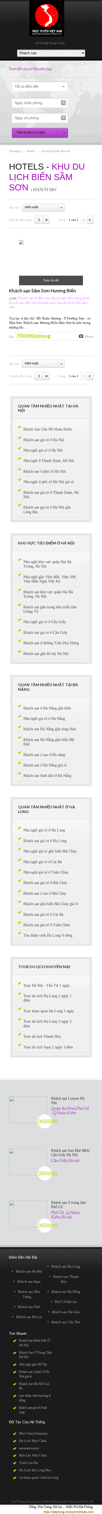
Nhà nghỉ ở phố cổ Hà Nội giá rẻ (48, 482)
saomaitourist (29, 1448)
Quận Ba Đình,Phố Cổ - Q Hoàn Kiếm (70, 1111)
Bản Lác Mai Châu (33, 1455)
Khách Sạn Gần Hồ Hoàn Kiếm (47, 429)
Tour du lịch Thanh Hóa (42, 1036)
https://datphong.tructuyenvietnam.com (68, 1511)
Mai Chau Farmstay (33, 1433)
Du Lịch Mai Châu (33, 1441)
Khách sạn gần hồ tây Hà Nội (46, 654)
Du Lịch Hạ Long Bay (35, 1470)
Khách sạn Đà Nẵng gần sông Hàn (49, 729)
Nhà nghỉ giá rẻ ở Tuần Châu (45, 872)
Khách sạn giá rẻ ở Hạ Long (45, 841)
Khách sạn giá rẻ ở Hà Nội (43, 440)
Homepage (15, 151)
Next (90, 220)
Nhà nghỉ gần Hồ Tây (33, 1364)
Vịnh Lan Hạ (28, 1463)
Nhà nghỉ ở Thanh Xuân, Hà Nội (48, 461)
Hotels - (31, 151)
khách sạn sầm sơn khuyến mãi (32, 303)
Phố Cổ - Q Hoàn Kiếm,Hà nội (65, 1215)
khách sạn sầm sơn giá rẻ (70, 298)
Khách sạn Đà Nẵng (63, 1292)
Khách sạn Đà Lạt (27, 1317)
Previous (84, 220)
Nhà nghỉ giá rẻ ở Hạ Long (44, 830)
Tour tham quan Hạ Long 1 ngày (48, 1011)
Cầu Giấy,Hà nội (65, 1161)
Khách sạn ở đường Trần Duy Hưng (51, 643)
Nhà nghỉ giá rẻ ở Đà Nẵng (44, 719)
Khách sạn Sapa (27, 1281)
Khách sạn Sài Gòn (64, 1312)
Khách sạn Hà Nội (27, 1271)
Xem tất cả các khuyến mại (30, 69)
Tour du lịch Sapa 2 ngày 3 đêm (48, 1047)
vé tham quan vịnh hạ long (38, 1477)
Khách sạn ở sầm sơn (34, 298)
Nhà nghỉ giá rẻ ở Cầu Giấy (44, 622)
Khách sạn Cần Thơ (63, 1322)
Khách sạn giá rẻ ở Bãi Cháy (45, 883)
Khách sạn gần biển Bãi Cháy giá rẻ (50, 904)
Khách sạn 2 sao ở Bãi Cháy (44, 893)
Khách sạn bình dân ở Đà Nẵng (47, 776)
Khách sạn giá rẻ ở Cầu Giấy (45, 633)
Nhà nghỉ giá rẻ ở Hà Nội (43, 450)
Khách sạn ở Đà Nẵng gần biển (47, 708)
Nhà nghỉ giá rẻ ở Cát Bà (42, 862)
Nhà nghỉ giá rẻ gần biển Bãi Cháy (50, 851)
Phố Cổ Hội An (64, 1302)
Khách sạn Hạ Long (63, 1266)
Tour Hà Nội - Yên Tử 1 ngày (46, 985)
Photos (89, 336)
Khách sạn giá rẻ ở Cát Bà (43, 915)
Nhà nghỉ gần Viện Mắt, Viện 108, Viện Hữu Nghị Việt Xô (49, 579)
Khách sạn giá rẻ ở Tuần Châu (46, 925)
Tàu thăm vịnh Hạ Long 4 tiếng (47, 935)
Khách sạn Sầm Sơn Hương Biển (42, 290)
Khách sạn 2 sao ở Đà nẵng (44, 755)
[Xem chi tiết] (21, 243)
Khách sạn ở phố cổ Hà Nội (44, 471)
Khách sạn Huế (27, 1307)
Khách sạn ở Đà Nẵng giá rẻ (45, 765)
